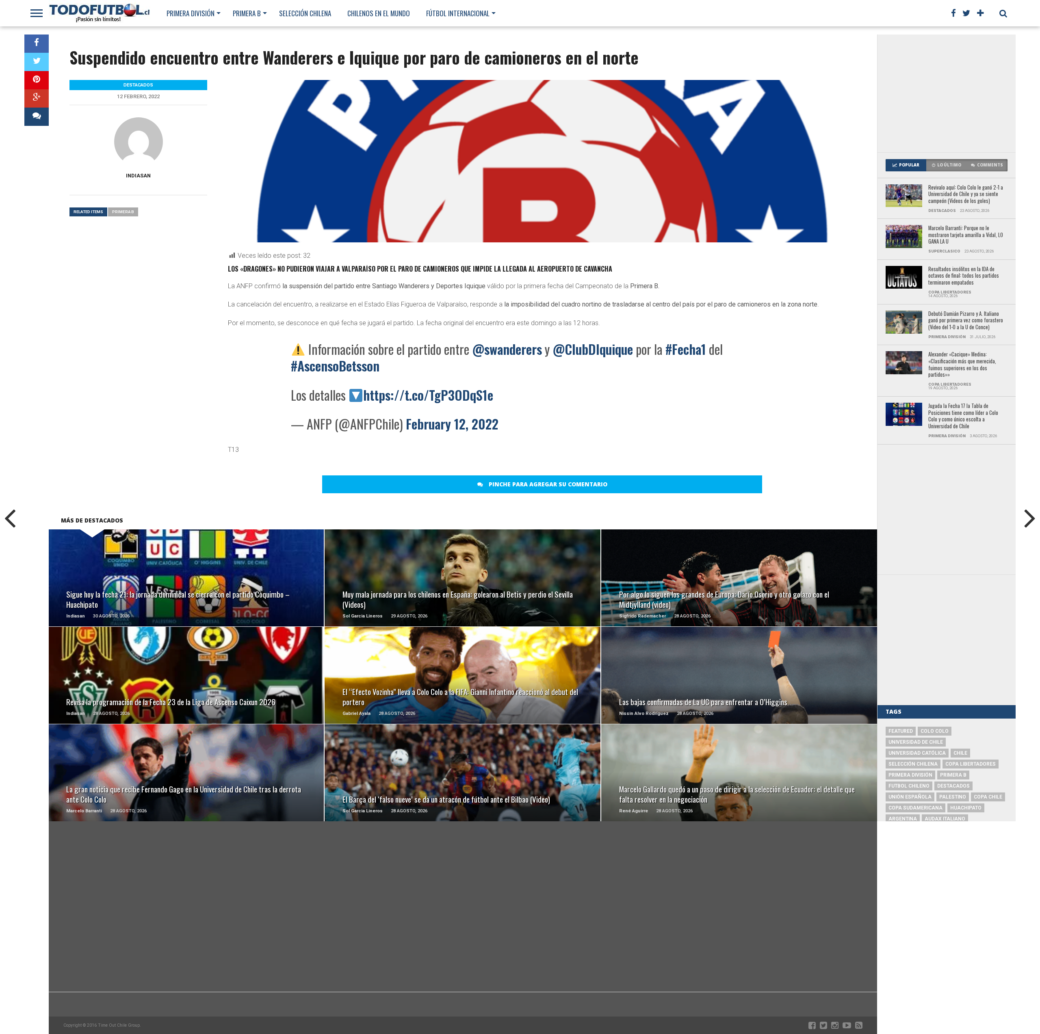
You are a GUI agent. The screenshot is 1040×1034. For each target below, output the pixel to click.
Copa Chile (988, 797)
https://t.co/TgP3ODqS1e (428, 394)
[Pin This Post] (36, 80)
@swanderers (507, 348)
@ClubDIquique (592, 348)
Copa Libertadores (970, 764)
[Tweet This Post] (36, 62)
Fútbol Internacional (458, 13)
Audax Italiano (945, 819)
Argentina (902, 819)
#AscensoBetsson (335, 365)
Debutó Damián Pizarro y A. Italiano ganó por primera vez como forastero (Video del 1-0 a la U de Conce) (965, 321)
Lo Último (949, 165)
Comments (990, 165)
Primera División (190, 13)
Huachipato (966, 808)
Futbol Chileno (909, 786)
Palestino (952, 797)
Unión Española (910, 797)
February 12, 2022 (452, 423)
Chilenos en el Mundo (378, 13)
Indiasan (138, 176)
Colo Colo (935, 731)
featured (900, 731)
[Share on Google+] (36, 98)
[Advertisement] (947, 93)
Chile (960, 753)
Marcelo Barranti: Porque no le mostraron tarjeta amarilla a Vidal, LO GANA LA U (965, 235)
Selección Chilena (305, 13)
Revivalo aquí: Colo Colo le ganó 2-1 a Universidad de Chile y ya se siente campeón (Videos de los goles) (965, 194)
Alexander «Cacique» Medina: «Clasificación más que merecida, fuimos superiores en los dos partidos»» (962, 364)
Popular (909, 165)
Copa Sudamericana (915, 808)
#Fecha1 (685, 348)
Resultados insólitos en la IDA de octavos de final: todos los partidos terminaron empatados (963, 276)
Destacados (953, 786)
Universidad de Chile (915, 742)
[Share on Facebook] (36, 44)
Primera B (247, 13)
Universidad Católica (917, 753)
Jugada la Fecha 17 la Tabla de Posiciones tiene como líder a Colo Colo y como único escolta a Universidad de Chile (963, 416)
